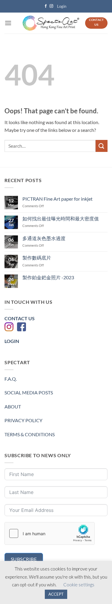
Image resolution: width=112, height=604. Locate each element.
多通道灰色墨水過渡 (43, 238)
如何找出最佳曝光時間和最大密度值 (60, 218)
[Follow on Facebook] (45, 6)
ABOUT (12, 406)
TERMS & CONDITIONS (29, 434)
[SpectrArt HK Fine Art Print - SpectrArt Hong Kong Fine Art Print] (51, 23)
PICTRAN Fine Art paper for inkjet (57, 199)
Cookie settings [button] (78, 584)
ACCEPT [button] (56, 594)
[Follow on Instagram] (51, 6)
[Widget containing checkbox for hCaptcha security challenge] (49, 533)
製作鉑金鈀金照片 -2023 (48, 277)
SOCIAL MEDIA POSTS (28, 392)
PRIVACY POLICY (23, 420)
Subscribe (24, 559)
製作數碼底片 (36, 257)
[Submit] (102, 146)
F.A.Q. (10, 379)
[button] (61, 6)
